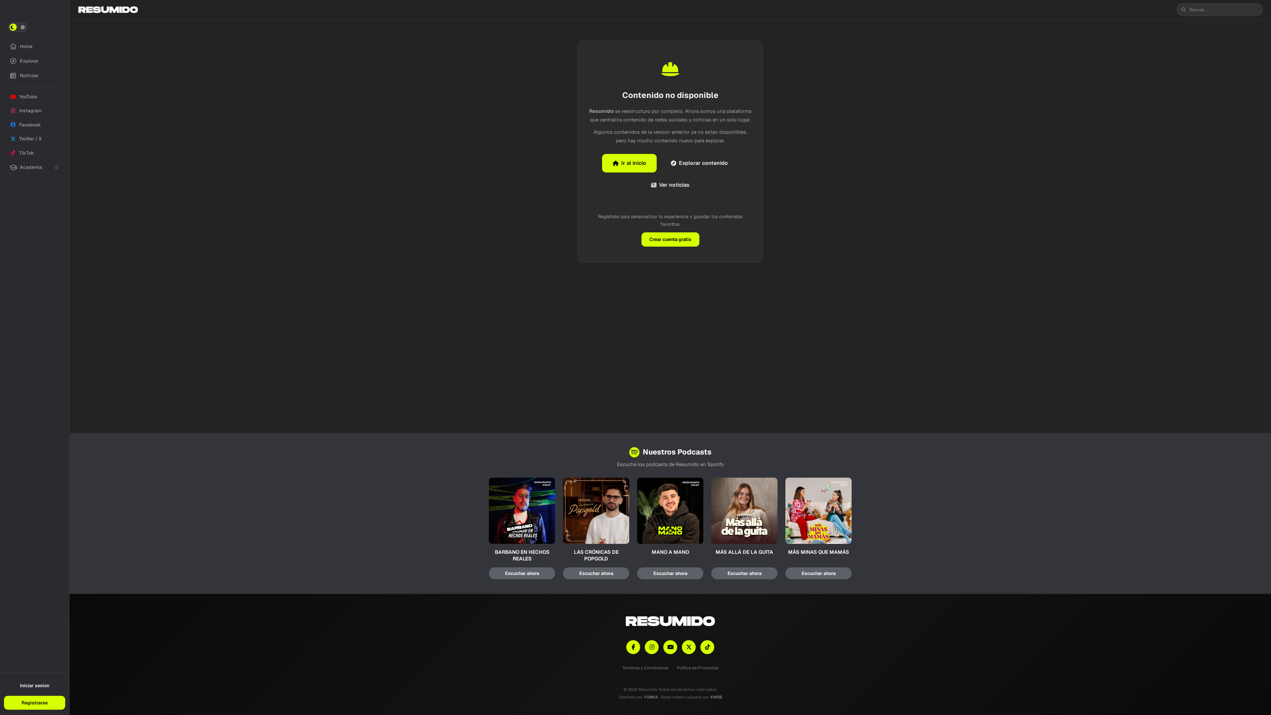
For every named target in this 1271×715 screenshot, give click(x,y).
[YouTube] (670, 647)
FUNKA (651, 697)
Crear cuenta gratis (670, 239)
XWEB (716, 697)
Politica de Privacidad (698, 668)
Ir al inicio (633, 163)
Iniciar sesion (34, 686)
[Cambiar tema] (18, 27)
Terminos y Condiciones (645, 668)
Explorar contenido (703, 163)
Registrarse (35, 703)
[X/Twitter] (689, 647)
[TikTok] (707, 647)
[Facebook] (633, 647)
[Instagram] (652, 647)
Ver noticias (674, 184)
